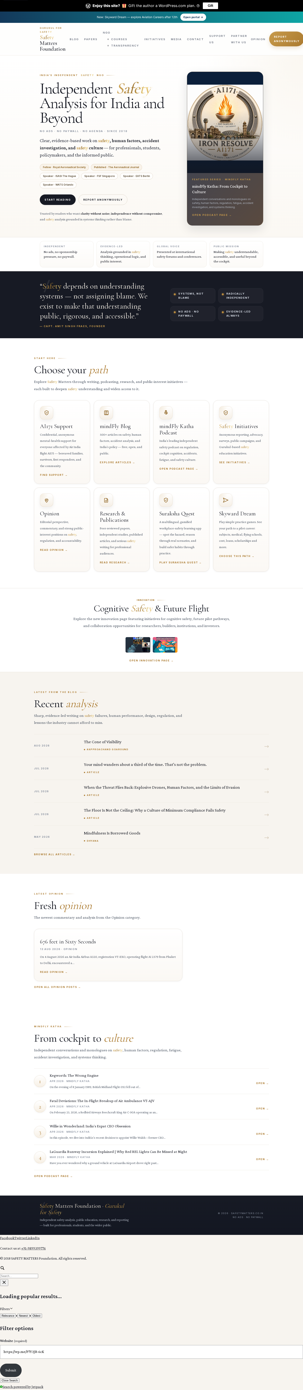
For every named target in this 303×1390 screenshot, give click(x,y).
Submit (10, 1370)
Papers (90, 39)
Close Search (10, 1380)
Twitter (20, 1238)
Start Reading (58, 199)
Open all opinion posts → (57, 987)
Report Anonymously (103, 199)
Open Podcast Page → (53, 1176)
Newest (23, 1315)
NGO (106, 32)
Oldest (36, 1315)
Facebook (7, 1238)
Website (13, 1341)
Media (176, 39)
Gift (210, 5)
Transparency (125, 45)
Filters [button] (11, 1308)
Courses (119, 39)
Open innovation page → (151, 660)
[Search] (151, 1272)
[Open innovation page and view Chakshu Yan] (138, 645)
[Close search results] (4, 1282)
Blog (74, 39)
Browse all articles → (54, 854)
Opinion (258, 39)
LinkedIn (33, 1238)
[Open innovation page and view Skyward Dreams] (165, 645)
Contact (195, 39)
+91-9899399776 (33, 1248)
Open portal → (193, 17)
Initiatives (155, 39)
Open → (262, 1083)
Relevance (8, 1315)
